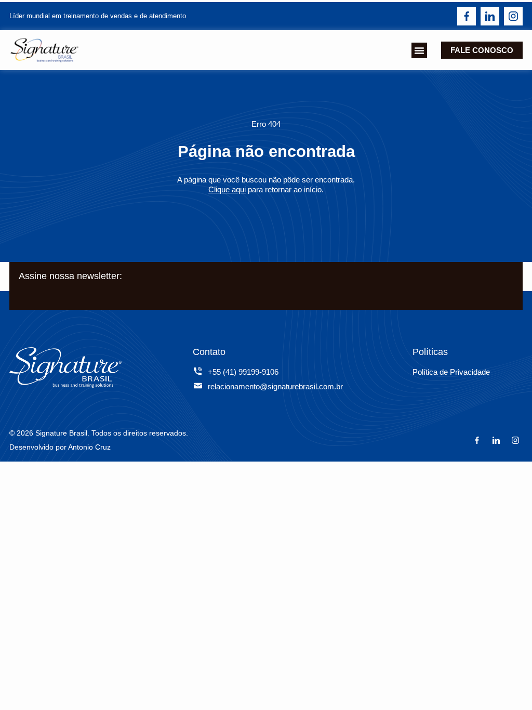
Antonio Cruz (89, 447)
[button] (419, 50)
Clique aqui (227, 189)
